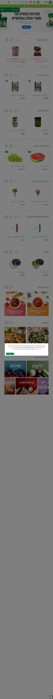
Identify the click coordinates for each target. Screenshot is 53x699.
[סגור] (6, 345)
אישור (10, 353)
